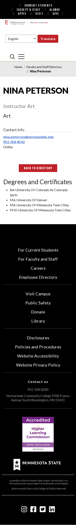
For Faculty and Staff (38, 258)
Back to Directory (38, 168)
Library (38, 320)
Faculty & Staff (28, 9)
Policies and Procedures (38, 346)
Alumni (55, 9)
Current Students (38, 5)
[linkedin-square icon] (52, 510)
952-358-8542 (14, 142)
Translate (48, 39)
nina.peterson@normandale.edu (28, 137)
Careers (38, 267)
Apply (22, 13)
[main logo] (26, 22)
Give (56, 13)
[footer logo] (37, 464)
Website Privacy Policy (38, 364)
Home (18, 67)
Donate (38, 311)
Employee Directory (38, 277)
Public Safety (38, 302)
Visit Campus (38, 293)
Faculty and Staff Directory (44, 67)
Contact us (38, 382)
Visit (39, 13)
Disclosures (38, 337)
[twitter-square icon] (43, 510)
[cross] (21, 56)
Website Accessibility (38, 355)
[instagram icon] (24, 510)
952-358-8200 (38, 389)
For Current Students (38, 249)
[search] (12, 56)
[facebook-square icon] (33, 510)
